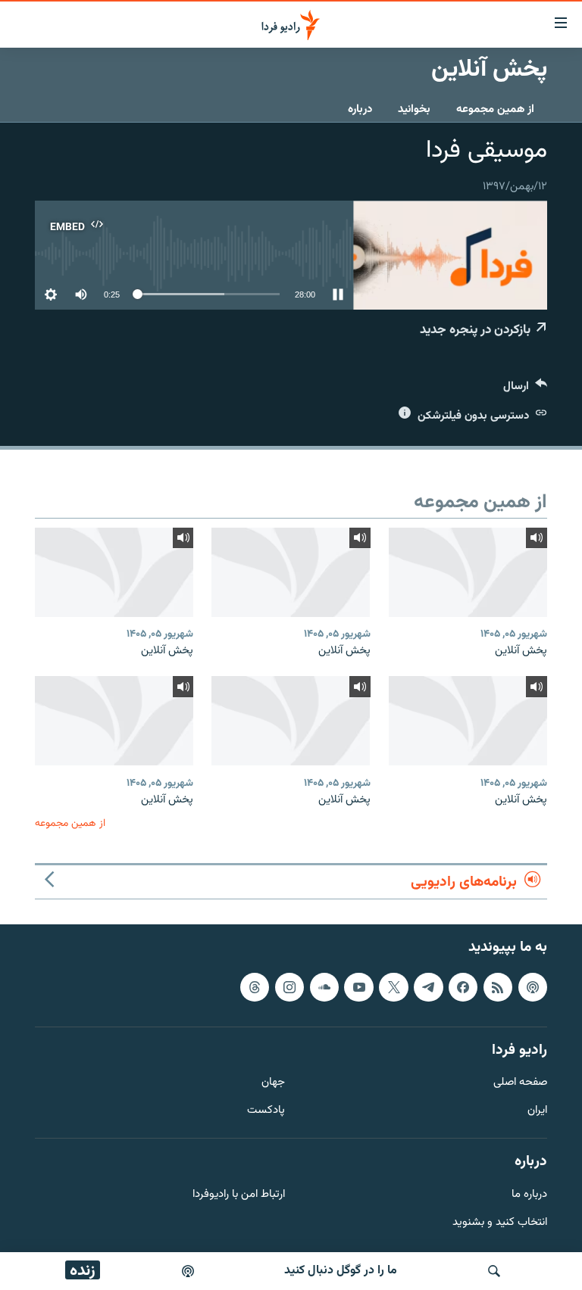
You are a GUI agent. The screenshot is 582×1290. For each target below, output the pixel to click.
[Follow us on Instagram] (289, 987)
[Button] (525, 389)
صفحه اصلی (520, 1083)
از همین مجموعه (495, 109)
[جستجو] (494, 1271)
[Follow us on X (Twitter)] (393, 987)
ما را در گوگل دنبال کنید (340, 1270)
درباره (360, 109)
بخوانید (414, 109)
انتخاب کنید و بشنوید (499, 1222)
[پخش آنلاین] (468, 572)
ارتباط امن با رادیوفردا (238, 1195)
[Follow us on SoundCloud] (324, 987)
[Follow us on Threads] (254, 987)
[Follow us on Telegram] (428, 987)
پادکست (266, 1111)
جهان (273, 1083)
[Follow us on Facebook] (463, 987)
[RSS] (497, 987)
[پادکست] (188, 1271)
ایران (537, 1111)
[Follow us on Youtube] (358, 987)
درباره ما (529, 1195)
